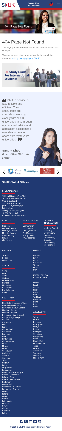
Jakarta (36, 348)
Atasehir (36, 292)
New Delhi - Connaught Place (14, 303)
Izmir (35, 290)
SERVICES (6, 220)
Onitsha (5, 278)
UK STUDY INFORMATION (51, 221)
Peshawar (6, 382)
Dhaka (5, 398)
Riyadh (36, 282)
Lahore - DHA (8, 377)
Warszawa (37, 262)
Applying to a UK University (51, 229)
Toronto (5, 255)
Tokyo (36, 317)
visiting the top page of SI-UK (26, 58)
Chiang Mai (38, 324)
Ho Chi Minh (38, 341)
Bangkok (37, 322)
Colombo (6, 410)
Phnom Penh (38, 358)
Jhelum (5, 396)
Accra (4, 292)
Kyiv (35, 270)
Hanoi (35, 338)
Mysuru (5, 346)
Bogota (5, 258)
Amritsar (6, 355)
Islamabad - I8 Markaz (11, 386)
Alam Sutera (38, 350)
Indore (5, 365)
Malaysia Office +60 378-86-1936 (33, 4)
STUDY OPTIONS (31, 220)
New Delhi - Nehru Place (12, 305)
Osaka (36, 319)
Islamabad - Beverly (10, 389)
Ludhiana (6, 353)
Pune (4, 324)
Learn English (28, 226)
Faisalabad (7, 384)
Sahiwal (5, 394)
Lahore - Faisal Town (11, 379)
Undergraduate (29, 230)
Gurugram (6, 358)
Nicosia (36, 260)
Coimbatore (7, 322)
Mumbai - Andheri (9, 312)
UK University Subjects (49, 238)
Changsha (37, 334)
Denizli (36, 294)
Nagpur (5, 363)
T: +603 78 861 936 (10, 213)
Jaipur (4, 327)
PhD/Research (29, 238)
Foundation (28, 228)
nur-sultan (37, 299)
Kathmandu (7, 401)
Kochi (4, 343)
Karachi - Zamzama (10, 374)
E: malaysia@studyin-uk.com (14, 215)
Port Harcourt (8, 280)
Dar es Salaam (8, 290)
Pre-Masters (28, 233)
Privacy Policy (45, 427)
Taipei (36, 346)
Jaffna (4, 413)
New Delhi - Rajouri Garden (13, 308)
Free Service (7, 226)
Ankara (36, 287)
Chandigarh (7, 351)
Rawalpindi (7, 370)
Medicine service (9, 233)
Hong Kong (38, 336)
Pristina (36, 267)
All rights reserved (30, 427)
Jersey (35, 258)
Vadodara (6, 331)
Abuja (4, 275)
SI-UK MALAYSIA (10, 190)
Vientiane (37, 355)
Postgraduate (28, 235)
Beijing (36, 329)
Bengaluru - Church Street (13, 315)
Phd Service (7, 240)
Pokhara (5, 403)
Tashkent (37, 297)
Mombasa (6, 285)
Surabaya (37, 353)
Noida (5, 336)
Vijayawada (7, 367)
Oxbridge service (9, 230)
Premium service (9, 228)
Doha (35, 302)
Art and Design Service (8, 236)
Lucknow (6, 334)
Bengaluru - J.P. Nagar (11, 317)
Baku (35, 304)
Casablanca (7, 287)
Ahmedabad (7, 329)
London (36, 255)
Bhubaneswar (8, 341)
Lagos (4, 273)
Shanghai (37, 326)
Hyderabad (7, 339)
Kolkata (5, 348)
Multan (5, 391)
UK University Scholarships (49, 243)
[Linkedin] (30, 421)
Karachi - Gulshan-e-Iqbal (12, 372)
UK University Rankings (49, 234)
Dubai (35, 306)
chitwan (5, 408)
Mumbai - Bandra (9, 310)
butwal (5, 406)
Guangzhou (38, 331)
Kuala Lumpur (39, 343)
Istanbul (36, 285)
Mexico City (7, 260)
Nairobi (5, 283)
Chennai (5, 319)
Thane (5, 360)
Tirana (36, 265)
